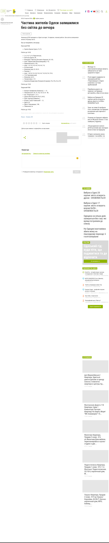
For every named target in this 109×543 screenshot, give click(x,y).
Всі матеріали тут (95, 261)
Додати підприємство (95, 306)
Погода (27, 12)
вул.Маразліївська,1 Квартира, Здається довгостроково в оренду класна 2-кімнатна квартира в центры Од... (94, 379)
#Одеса (23, 117)
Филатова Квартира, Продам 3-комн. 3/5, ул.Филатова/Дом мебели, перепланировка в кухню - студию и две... (95, 439)
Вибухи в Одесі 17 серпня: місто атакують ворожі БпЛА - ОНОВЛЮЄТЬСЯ (94, 207)
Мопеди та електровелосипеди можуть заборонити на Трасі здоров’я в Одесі (98, 70)
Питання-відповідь (48, 12)
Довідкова (39, 12)
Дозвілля (52, 10)
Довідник (40, 10)
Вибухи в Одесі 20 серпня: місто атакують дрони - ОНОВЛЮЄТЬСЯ (94, 195)
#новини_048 (29, 117)
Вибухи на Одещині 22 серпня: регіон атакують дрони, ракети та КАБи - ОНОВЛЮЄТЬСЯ (96, 100)
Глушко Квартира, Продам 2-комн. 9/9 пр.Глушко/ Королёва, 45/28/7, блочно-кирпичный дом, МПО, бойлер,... (95, 499)
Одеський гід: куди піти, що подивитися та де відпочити (95, 251)
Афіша (70, 12)
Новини (30, 10)
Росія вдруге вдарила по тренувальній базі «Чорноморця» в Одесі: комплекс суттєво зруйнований (96, 81)
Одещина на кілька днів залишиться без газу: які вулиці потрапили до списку (95, 220)
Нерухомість (65, 12)
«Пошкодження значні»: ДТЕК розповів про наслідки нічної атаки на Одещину (98, 128)
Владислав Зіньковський (7, 22)
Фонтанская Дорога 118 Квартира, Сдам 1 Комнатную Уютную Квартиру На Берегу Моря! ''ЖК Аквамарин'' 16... (94, 409)
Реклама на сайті (66, 10)
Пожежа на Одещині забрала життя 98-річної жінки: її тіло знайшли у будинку (98, 119)
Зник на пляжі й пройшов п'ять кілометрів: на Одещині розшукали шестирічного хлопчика (98, 110)
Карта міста (33, 12)
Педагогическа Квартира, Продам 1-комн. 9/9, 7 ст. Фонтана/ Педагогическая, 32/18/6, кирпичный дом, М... (95, 469)
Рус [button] (98, 11)
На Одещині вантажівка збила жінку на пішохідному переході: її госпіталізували (95, 232)
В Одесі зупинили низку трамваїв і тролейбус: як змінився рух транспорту (96, 136)
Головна (2, 15)
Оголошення (57, 12)
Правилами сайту (49, 172)
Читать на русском (26, 33)
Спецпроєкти (77, 12)
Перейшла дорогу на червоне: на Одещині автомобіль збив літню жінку (98, 91)
